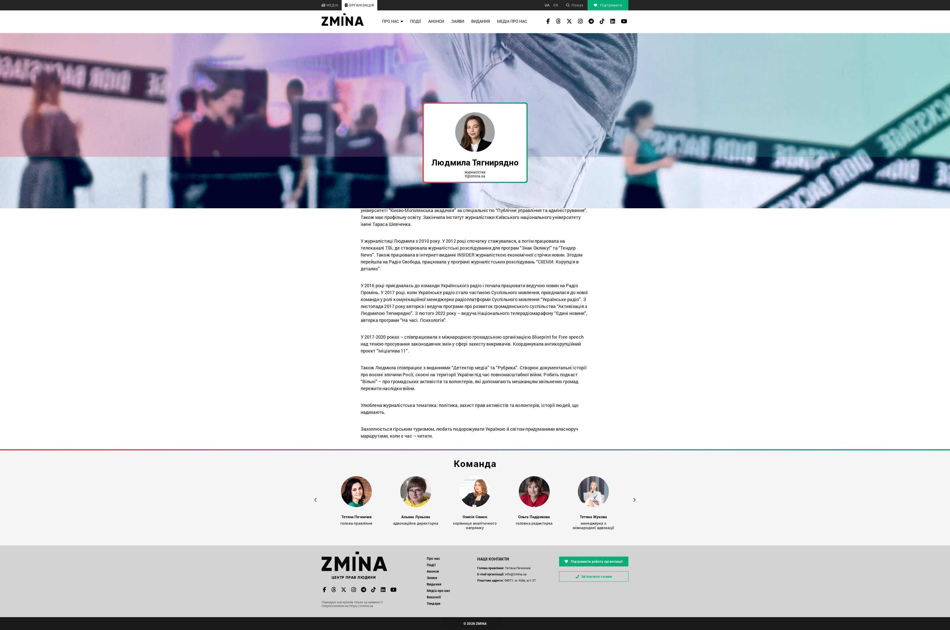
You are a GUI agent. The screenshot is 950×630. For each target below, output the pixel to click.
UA (547, 5)
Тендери (433, 603)
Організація (361, 5)
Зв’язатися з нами (596, 576)
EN (555, 5)
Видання (480, 21)
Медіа (331, 5)
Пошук (577, 5)
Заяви (457, 21)
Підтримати (610, 5)
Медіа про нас (512, 21)
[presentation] (315, 499)
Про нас (390, 21)
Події (415, 21)
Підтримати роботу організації (596, 561)
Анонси (436, 21)
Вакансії (434, 597)
